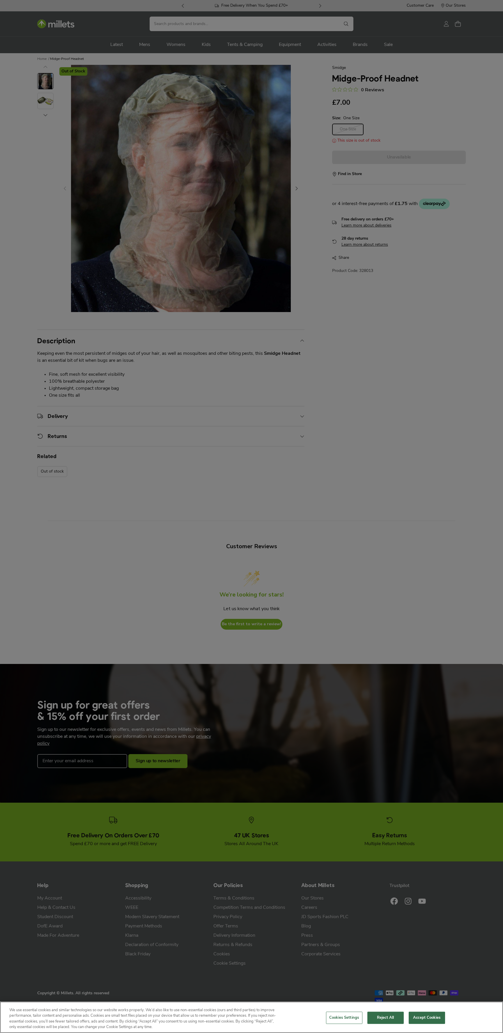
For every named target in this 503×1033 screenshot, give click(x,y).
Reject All (385, 1018)
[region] (251, 1017)
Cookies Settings (344, 1018)
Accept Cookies (426, 1018)
